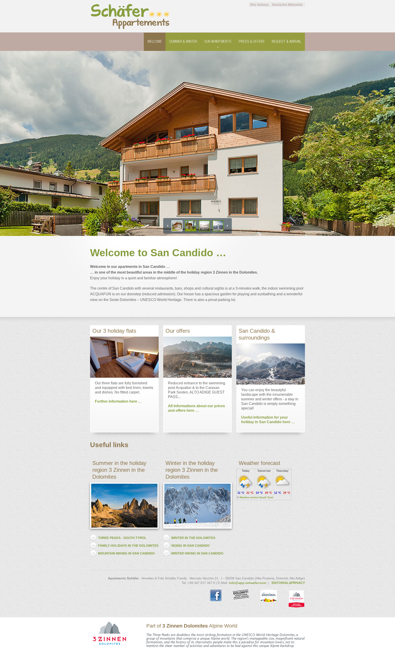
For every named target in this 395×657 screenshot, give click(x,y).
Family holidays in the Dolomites (128, 545)
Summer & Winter (183, 41)
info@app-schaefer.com (247, 583)
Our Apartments (217, 41)
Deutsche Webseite (287, 4)
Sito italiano (259, 4)
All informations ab (184, 406)
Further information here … (118, 401)
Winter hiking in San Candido (197, 553)
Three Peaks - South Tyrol (122, 538)
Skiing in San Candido (190, 545)
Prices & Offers (251, 41)
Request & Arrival (286, 41)
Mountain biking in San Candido (126, 553)
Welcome (154, 41)
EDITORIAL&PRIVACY (288, 583)
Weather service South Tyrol (256, 497)
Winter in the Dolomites (193, 538)
